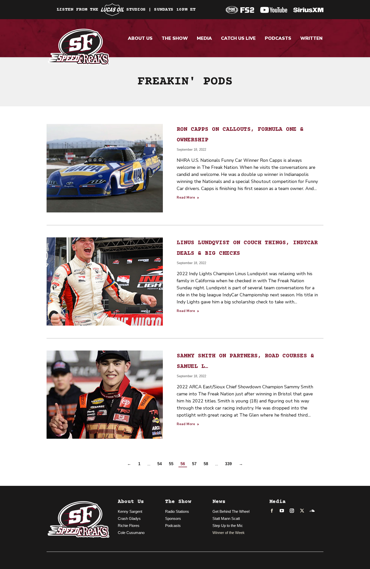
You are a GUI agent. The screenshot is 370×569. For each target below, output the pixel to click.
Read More (186, 198)
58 (206, 464)
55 (171, 464)
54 (159, 464)
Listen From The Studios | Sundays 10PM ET (126, 9)
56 (182, 464)
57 (194, 464)
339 (228, 464)
